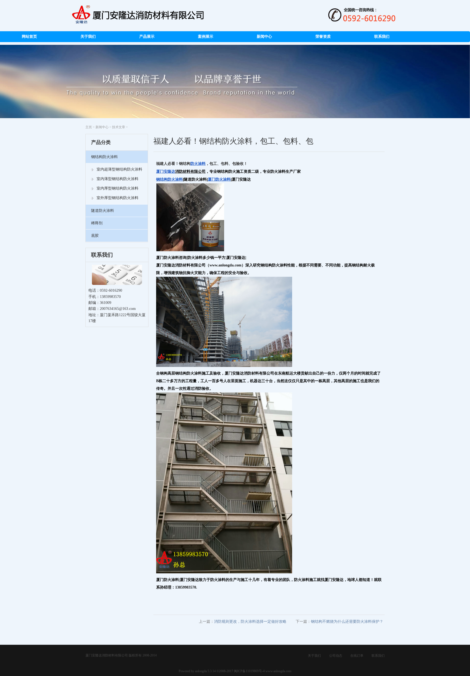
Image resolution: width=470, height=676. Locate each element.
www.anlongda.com (278, 671)
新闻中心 (264, 36)
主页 (88, 127)
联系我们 (381, 36)
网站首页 (29, 36)
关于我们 (88, 36)
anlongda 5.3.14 (205, 671)
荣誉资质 (323, 36)
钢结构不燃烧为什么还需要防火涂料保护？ (347, 622)
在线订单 (356, 656)
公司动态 (335, 656)
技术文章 (118, 127)
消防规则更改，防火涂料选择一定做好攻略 (250, 622)
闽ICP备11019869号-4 (249, 671)
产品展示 (146, 36)
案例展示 (205, 36)
